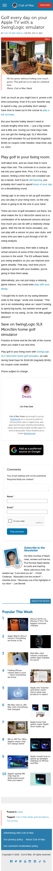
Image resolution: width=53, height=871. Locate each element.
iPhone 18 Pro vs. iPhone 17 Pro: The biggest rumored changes (39, 622)
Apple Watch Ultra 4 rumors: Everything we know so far (17, 638)
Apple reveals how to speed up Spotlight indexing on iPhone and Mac (40, 759)
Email (10, 507)
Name (10, 496)
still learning (35, 180)
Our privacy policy (13, 839)
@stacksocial (29, 433)
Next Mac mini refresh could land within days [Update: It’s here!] (40, 656)
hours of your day (42, 184)
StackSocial (15, 419)
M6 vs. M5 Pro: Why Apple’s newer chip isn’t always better (17, 741)
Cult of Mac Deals (13, 33)
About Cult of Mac (35, 839)
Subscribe (45, 5)
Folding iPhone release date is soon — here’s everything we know (17, 673)
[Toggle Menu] (4, 5)
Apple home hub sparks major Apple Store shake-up (39, 724)
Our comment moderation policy (21, 846)
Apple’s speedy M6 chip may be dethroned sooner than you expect (16, 777)
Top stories (12, 821)
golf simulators (41, 817)
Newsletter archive (40, 601)
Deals (47, 39)
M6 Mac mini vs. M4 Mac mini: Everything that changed (18, 707)
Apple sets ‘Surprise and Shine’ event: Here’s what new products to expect (39, 691)
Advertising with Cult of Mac (19, 833)
